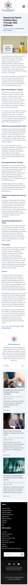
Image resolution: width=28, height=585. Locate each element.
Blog (3, 525)
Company (4, 532)
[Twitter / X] (14, 564)
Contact (4, 544)
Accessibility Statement (8, 542)
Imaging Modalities (7, 510)
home (3, 326)
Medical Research (6, 518)
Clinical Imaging (6, 512)
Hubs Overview (6, 508)
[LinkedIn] (9, 564)
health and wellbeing (14, 326)
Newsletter (4, 546)
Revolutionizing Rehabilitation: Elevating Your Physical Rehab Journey (13, 478)
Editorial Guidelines (7, 534)
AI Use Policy (5, 536)
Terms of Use (5, 540)
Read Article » (6, 410)
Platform (4, 523)
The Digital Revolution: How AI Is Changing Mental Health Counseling (13, 392)
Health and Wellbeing (7, 30)
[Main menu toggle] (24, 6)
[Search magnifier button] (22, 554)
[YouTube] (18, 564)
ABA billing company (8, 237)
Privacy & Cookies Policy (8, 538)
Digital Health (5, 516)
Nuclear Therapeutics (7, 514)
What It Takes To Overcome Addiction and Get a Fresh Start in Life (13, 433)
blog (7, 326)
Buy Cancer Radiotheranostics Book (11, 548)
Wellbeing (4, 520)
